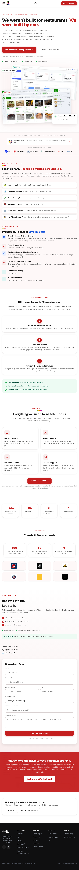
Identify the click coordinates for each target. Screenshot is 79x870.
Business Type (10, 696)
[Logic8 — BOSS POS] (6, 3)
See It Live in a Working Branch (18, 50)
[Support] (35, 3)
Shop (19, 837)
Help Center (52, 834)
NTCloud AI (21, 844)
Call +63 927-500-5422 (31, 810)
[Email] (8, 847)
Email (42, 687)
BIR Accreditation (23, 847)
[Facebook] (4, 847)
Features (20, 834)
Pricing (19, 840)
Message (11, 715)
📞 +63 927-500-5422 (10, 650)
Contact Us (36, 837)
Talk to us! (13, 810)
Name (7, 668)
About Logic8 (37, 834)
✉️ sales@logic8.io (9, 653)
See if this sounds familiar (49, 50)
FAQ (49, 840)
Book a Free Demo (69, 3)
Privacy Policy (68, 834)
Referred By (12, 706)
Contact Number (11, 687)
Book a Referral (38, 847)
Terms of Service (69, 837)
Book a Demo (53, 837)
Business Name (10, 678)
